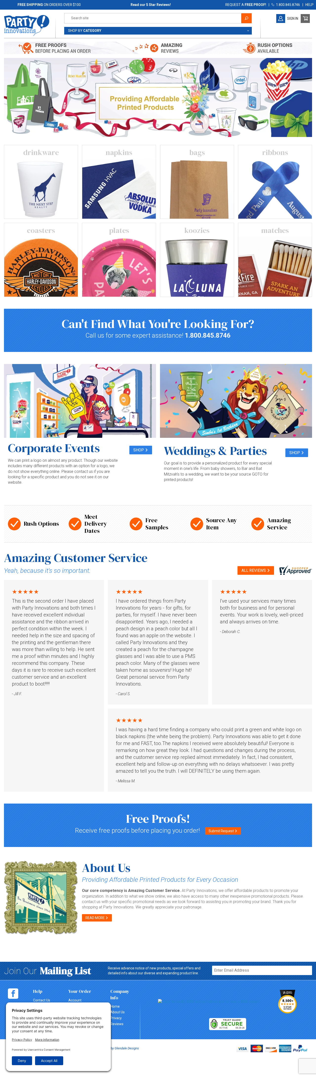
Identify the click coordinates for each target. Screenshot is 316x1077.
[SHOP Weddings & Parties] (236, 401)
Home (115, 1006)
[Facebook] (13, 993)
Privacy (116, 1018)
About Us (117, 1012)
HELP (309, 5)
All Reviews (254, 570)
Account (74, 1000)
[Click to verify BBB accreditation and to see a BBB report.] (209, 1001)
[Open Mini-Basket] (305, 18)
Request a (245, 5)
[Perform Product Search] (246, 18)
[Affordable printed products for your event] (158, 97)
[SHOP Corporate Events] (80, 401)
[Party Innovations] (26, 25)
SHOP (139, 450)
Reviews (116, 1024)
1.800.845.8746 (287, 5)
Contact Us (41, 1000)
